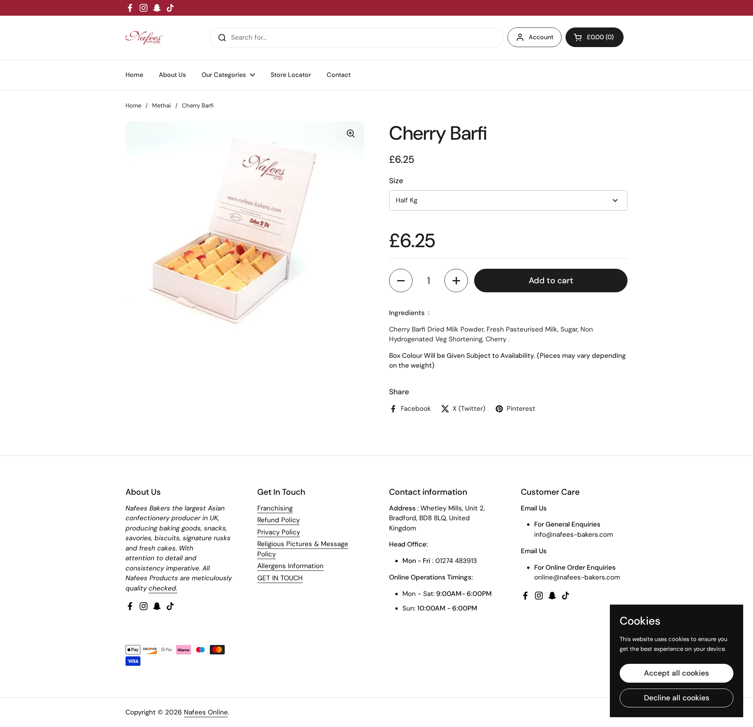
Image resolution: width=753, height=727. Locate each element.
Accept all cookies (676, 673)
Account (541, 37)
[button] (401, 280)
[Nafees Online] (144, 37)
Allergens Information (290, 565)
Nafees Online (206, 712)
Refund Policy (278, 520)
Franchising (275, 508)
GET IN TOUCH (280, 578)
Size (396, 181)
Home (133, 105)
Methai (161, 105)
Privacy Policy (278, 532)
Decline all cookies (676, 698)
